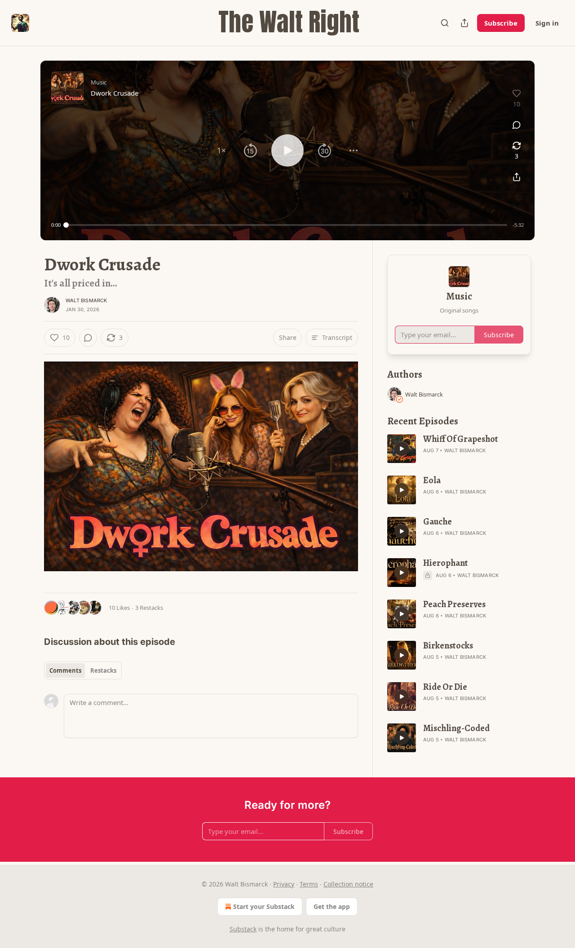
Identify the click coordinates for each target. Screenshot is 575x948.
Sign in (547, 22)
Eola (432, 480)
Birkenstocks (448, 646)
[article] (459, 449)
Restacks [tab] (103, 670)
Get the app (332, 906)
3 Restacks (149, 608)
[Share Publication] (464, 23)
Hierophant (445, 563)
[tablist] (83, 670)
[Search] (445, 23)
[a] (401, 448)
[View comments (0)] (516, 125)
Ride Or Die (445, 687)
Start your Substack (264, 906)
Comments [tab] (65, 670)
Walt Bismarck (86, 300)
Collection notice (348, 884)
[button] (221, 150)
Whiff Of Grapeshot (460, 439)
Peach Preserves (454, 604)
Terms (309, 884)
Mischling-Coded (456, 728)
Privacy (283, 884)
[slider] (286, 224)
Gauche (437, 522)
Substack (243, 929)
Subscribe (501, 22)
